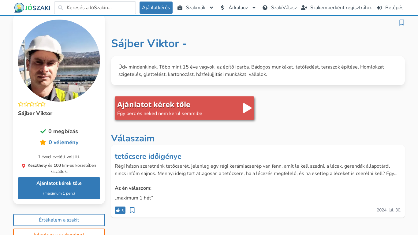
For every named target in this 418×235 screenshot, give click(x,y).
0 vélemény (63, 142)
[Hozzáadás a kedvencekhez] (402, 23)
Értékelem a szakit (59, 220)
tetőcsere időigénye (148, 156)
